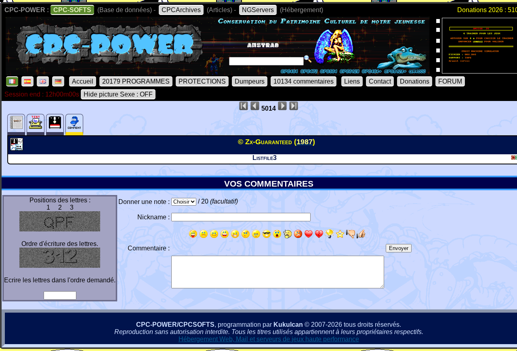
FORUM (450, 81)
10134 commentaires (303, 81)
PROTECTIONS (202, 81)
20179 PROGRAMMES (136, 81)
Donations (414, 81)
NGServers (258, 9)
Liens (352, 81)
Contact (380, 81)
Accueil (82, 81)
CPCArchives (181, 9)
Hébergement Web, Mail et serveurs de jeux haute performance (269, 339)
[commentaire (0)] (74, 124)
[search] (308, 59)
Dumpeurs (250, 81)
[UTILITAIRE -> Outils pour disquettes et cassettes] (17, 148)
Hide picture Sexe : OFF (118, 94)
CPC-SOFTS (72, 9)
